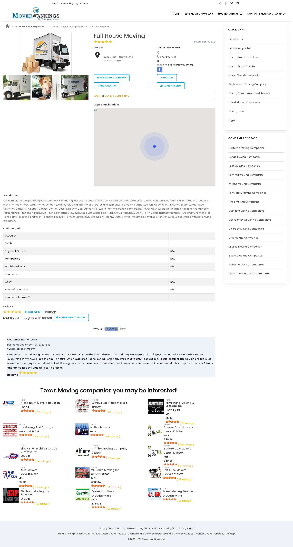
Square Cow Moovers (178, 427)
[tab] (153, 105)
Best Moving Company (199, 13)
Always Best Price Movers (109, 403)
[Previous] (6, 87)
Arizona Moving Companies (245, 184)
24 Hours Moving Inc (105, 470)
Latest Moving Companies (244, 102)
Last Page (112, 329)
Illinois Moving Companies (244, 201)
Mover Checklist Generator (244, 75)
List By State (236, 39)
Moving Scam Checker (242, 66)
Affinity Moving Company (110, 448)
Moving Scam (185, 528)
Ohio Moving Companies (243, 237)
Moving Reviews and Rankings (266, 13)
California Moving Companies (246, 148)
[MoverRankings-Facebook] (226, 3)
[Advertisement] (45, 125)
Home (176, 13)
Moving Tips (170, 528)
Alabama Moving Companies (246, 264)
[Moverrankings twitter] (232, 3)
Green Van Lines (103, 491)
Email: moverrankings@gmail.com (70, 3)
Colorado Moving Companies (246, 228)
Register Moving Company (209, 533)
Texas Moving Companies (244, 166)
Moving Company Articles (179, 533)
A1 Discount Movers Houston (40, 403)
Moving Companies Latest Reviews (249, 93)
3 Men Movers (28, 470)
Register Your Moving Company (248, 84)
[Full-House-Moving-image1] (75, 87)
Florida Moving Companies (245, 157)
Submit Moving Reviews (87, 533)
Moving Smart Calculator (244, 57)
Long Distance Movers (150, 528)
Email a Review (172, 85)
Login (232, 120)
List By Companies (239, 48)
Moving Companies (230, 13)
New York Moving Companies (246, 175)
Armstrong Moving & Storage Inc (179, 404)
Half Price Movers (175, 470)
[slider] (103, 42)
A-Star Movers (100, 427)
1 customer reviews (204, 41)
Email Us (167, 77)
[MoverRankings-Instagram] (220, 3)
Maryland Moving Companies (246, 210)
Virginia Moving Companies (245, 246)
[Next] (85, 87)
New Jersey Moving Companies (247, 193)
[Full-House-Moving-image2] (16, 87)
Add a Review (107, 85)
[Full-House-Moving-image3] (45, 87)
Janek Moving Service (178, 491)
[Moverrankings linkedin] (238, 3)
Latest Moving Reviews (114, 533)
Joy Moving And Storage (36, 427)
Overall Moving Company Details (146, 533)
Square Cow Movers (177, 448)
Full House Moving (119, 36)
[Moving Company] (7, 26)
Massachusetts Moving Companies (250, 219)
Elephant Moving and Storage (35, 493)
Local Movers (129, 528)
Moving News (236, 111)
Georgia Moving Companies (245, 255)
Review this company (112, 77)
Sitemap (230, 533)
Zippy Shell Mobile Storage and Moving (39, 450)
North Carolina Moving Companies (249, 273)
